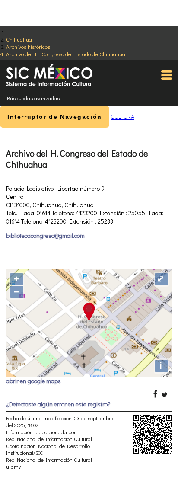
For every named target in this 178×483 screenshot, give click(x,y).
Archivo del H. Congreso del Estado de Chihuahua (65, 54)
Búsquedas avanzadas (33, 98)
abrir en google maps (33, 381)
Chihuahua (19, 39)
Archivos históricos (28, 46)
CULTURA (122, 116)
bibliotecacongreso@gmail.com (45, 235)
